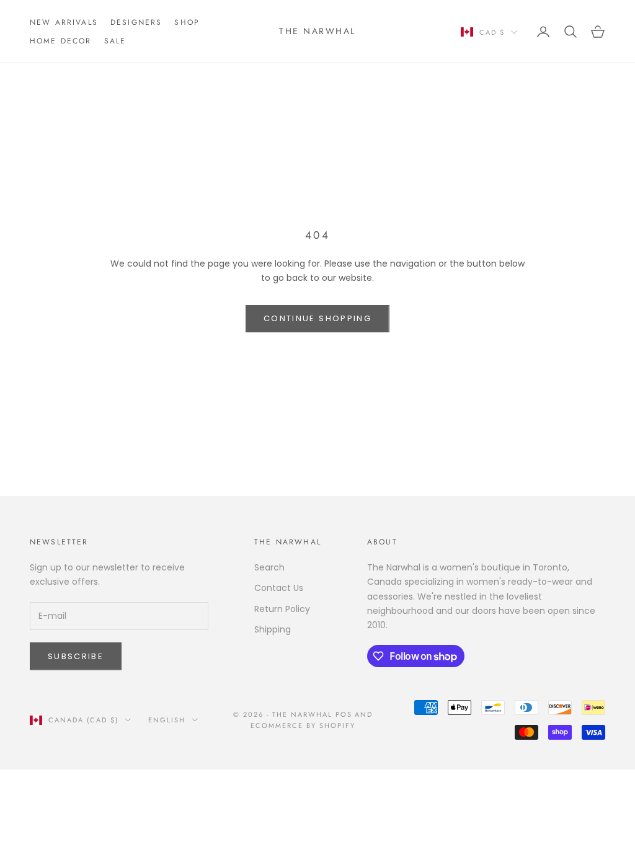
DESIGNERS (136, 22)
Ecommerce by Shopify (303, 725)
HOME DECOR (61, 41)
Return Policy (282, 609)
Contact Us (278, 588)
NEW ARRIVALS (64, 22)
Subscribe (76, 656)
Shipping (272, 629)
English (166, 720)
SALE (115, 41)
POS (343, 714)
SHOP (187, 22)
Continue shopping (317, 318)
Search (269, 567)
